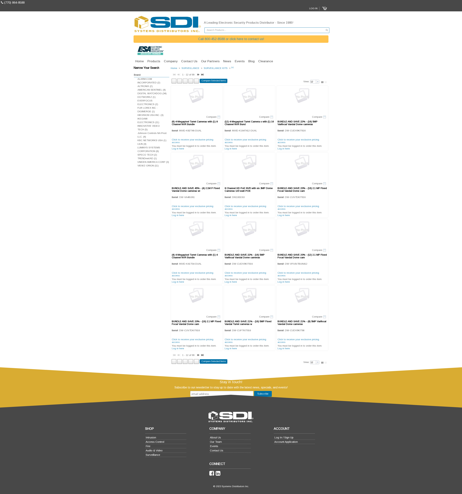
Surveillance (153, 454)
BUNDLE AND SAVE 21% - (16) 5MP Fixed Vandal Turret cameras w (248, 322)
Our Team (216, 441)
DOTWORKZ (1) (147, 97)
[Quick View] (196, 100)
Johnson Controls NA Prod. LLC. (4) (152, 135)
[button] (324, 8)
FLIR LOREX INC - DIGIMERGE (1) (148, 109)
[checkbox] (218, 117)
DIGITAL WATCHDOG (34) (152, 93)
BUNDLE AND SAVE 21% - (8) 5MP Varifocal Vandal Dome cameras (302, 322)
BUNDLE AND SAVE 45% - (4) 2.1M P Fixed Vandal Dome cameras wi (196, 189)
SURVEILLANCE (190, 68)
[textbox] (265, 30)
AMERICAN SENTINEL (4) (152, 89)
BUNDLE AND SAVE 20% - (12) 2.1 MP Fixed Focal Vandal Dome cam (302, 256)
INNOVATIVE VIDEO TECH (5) (149, 128)
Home (174, 68)
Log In (313, 8)
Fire (148, 446)
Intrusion (151, 437)
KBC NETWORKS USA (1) (152, 140)
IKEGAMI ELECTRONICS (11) (148, 120)
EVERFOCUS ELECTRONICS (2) (148, 102)
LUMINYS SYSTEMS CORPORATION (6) (149, 149)
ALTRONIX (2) (145, 86)
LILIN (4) (142, 144)
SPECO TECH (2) (147, 154)
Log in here (178, 148)
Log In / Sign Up (283, 437)
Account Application (286, 441)
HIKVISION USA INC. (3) (151, 115)
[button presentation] (317, 81)
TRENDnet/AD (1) (147, 158)
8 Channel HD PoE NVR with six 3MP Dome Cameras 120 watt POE (249, 189)
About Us (215, 437)
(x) (232, 67)
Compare (211, 117)
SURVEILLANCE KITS (215, 68)
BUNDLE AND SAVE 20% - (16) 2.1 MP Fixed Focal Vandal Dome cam (302, 189)
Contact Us (216, 450)
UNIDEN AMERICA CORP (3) (153, 162)
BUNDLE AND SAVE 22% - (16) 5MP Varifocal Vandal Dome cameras (297, 123)
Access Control (155, 441)
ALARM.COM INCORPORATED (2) (149, 81)
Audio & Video (154, 450)
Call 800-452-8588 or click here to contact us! (231, 39)
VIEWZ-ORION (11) (148, 165)
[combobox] (266, 30)
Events (214, 446)
